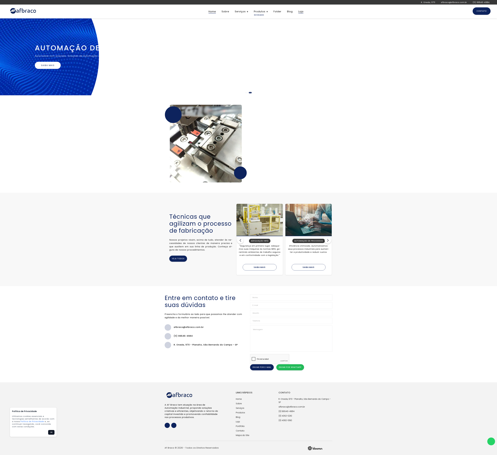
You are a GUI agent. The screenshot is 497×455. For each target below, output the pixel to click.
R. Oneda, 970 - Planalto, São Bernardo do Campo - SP (206, 344)
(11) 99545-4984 (481, 2)
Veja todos (178, 258)
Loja (300, 11)
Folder (277, 11)
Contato (482, 11)
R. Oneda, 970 (428, 2)
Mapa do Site (242, 435)
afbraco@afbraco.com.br (454, 2)
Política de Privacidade (32, 421)
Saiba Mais (47, 65)
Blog (290, 11)
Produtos (260, 11)
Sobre (225, 11)
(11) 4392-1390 (285, 420)
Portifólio (240, 426)
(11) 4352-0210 (285, 415)
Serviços (240, 11)
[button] (242, 92)
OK (51, 432)
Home (212, 11)
